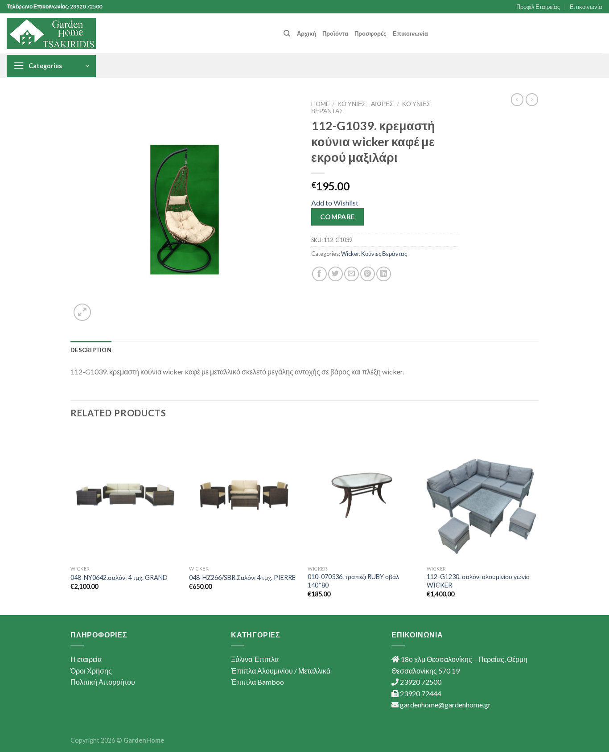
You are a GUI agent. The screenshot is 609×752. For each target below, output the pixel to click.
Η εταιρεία (86, 659)
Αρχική (306, 33)
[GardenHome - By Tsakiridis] (51, 33)
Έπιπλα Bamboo (257, 682)
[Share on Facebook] (319, 274)
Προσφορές (370, 33)
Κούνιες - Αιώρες (365, 103)
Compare (337, 217)
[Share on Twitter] (335, 274)
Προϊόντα (335, 33)
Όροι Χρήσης (91, 670)
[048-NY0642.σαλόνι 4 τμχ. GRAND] (125, 495)
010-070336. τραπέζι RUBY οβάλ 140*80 (353, 581)
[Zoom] (82, 312)
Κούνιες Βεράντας (384, 253)
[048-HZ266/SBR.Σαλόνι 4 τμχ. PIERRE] (244, 495)
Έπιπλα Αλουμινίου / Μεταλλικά (280, 670)
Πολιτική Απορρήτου (102, 682)
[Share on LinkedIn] (383, 274)
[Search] (287, 33)
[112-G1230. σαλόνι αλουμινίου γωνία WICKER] (482, 495)
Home (320, 103)
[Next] (536, 521)
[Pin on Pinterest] (367, 274)
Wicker (350, 253)
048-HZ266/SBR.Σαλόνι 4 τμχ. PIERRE (242, 577)
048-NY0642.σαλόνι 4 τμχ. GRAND (119, 577)
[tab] (90, 350)
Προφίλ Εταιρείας (538, 6)
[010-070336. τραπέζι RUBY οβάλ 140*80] (363, 495)
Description (90, 349)
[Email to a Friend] (351, 274)
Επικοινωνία (586, 6)
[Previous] (71, 521)
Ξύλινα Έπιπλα (255, 659)
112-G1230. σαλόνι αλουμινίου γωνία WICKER (478, 581)
